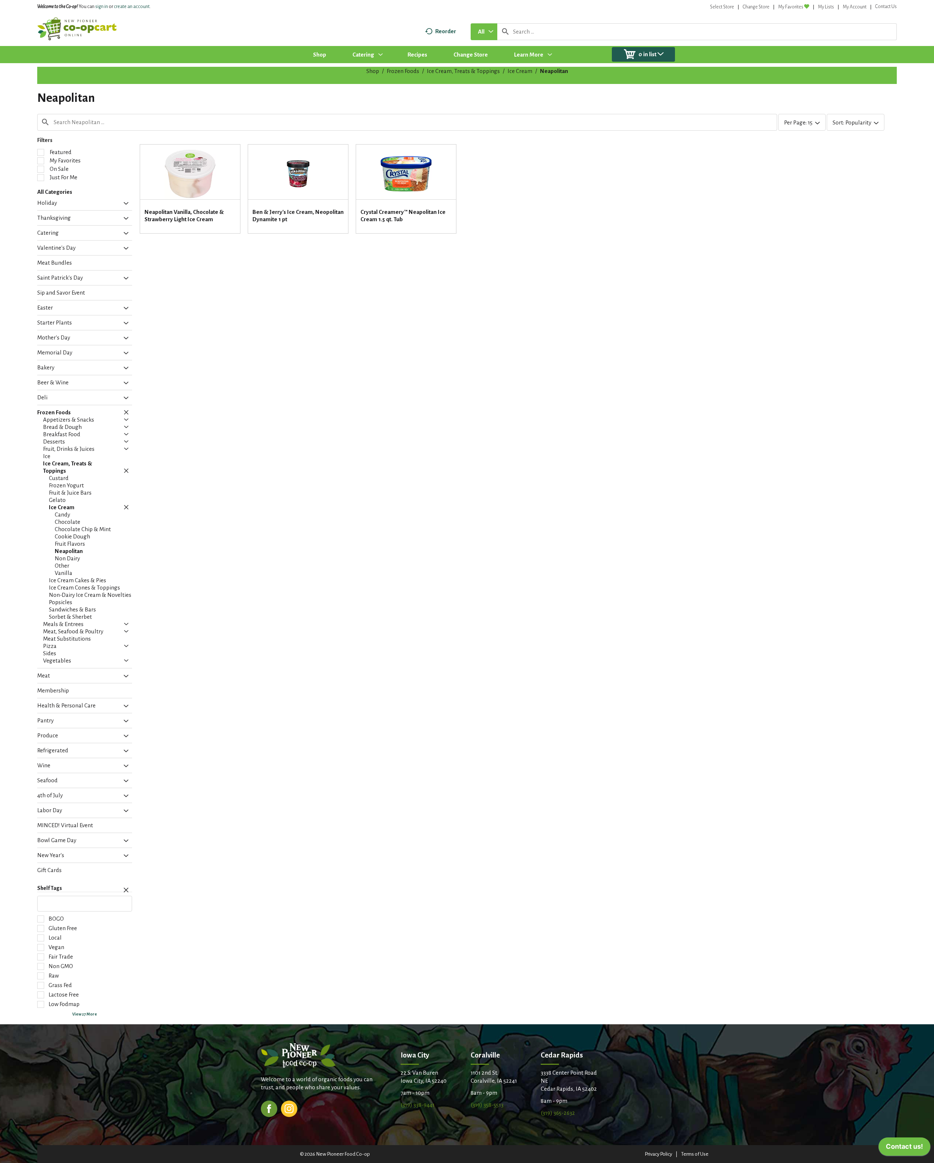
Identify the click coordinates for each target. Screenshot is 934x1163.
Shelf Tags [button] (49, 888)
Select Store (722, 6)
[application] (904, 1148)
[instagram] (289, 1108)
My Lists (826, 6)
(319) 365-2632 (558, 1113)
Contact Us (886, 6)
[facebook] (269, 1108)
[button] (124, 203)
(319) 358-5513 (487, 1105)
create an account (132, 6)
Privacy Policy (658, 1154)
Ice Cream (519, 71)
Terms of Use (695, 1154)
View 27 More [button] (84, 1014)
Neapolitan (554, 71)
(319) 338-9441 (418, 1105)
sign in (101, 6)
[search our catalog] (505, 31)
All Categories (54, 192)
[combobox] (484, 31)
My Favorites (790, 6)
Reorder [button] (445, 31)
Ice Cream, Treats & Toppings (463, 71)
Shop (372, 71)
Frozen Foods (403, 71)
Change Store (756, 6)
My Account (855, 6)
